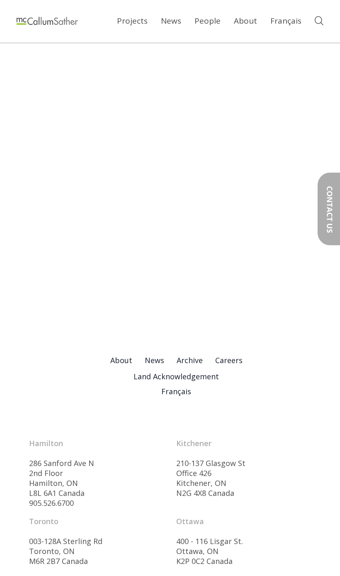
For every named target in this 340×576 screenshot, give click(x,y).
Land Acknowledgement (176, 376)
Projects (132, 20)
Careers (229, 360)
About (245, 20)
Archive (190, 360)
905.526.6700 (51, 503)
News (171, 20)
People (207, 20)
